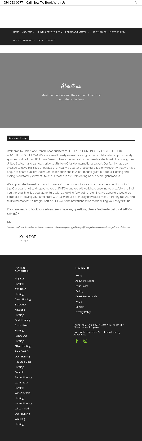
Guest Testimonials (23, 40)
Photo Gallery (117, 32)
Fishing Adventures (75, 32)
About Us (27, 32)
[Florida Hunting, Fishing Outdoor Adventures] (71, 17)
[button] (136, 2)
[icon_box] (101, 345)
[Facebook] (76, 341)
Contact (50, 40)
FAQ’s (40, 40)
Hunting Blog (99, 32)
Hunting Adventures (48, 32)
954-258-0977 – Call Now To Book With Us (34, 2)
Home (16, 32)
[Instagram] (85, 341)
